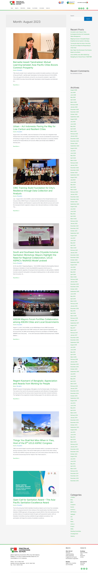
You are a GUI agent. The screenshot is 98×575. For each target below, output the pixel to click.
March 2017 (73, 330)
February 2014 (74, 415)
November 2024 (75, 141)
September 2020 (75, 262)
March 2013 (73, 442)
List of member (69, 564)
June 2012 (73, 461)
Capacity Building (70, 554)
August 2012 (74, 456)
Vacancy (73, 536)
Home (12, 8)
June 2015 (73, 376)
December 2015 (75, 364)
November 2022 (75, 199)
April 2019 (73, 298)
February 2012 (74, 471)
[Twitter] (83, 8)
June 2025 (73, 124)
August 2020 (74, 264)
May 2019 (73, 296)
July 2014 (73, 403)
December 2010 (75, 478)
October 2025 (74, 114)
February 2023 (74, 192)
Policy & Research (70, 555)
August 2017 (74, 325)
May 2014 (73, 408)
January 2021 (74, 252)
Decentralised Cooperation (72, 558)
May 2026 (73, 97)
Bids (72, 499)
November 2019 (75, 286)
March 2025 (74, 131)
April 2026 (73, 99)
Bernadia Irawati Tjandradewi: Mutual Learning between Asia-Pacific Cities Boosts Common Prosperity (35, 65)
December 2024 (75, 138)
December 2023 (75, 167)
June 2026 (73, 95)
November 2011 (74, 476)
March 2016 (73, 357)
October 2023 (74, 172)
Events (15, 70)
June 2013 (73, 434)
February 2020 (74, 279)
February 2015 (74, 386)
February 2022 (74, 221)
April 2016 (73, 354)
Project (72, 526)
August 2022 (74, 206)
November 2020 (75, 257)
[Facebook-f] (81, 8)
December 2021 (75, 226)
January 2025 (74, 136)
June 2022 (73, 211)
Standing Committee (76, 531)
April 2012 (73, 466)
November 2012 (75, 451)
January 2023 (74, 194)
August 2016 (74, 345)
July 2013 (73, 432)
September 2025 (75, 116)
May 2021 (73, 243)
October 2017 (74, 320)
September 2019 (75, 291)
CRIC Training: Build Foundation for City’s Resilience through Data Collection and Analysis (34, 191)
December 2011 (74, 473)
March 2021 (73, 247)
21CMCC (73, 497)
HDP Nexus (73, 512)
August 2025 (74, 119)
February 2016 (74, 359)
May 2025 (73, 126)
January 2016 (74, 361)
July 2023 (73, 180)
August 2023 (74, 177)
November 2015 (75, 366)
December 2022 (75, 196)
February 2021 (74, 250)
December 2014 (75, 391)
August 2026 (74, 90)
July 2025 (73, 121)
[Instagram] (79, 8)
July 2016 (73, 347)
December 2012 (75, 449)
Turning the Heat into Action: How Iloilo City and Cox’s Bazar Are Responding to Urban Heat (81, 45)
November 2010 (75, 480)
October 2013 (74, 425)
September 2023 (75, 175)
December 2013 (75, 420)
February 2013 (74, 444)
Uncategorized (74, 533)
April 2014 (73, 410)
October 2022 (74, 201)
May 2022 (73, 213)
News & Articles (83, 552)
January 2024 (74, 165)
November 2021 (75, 228)
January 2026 (74, 107)
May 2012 (73, 463)
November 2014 (75, 393)
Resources (82, 555)
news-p (72, 524)
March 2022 (74, 218)
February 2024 (74, 163)
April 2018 (73, 313)
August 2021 (74, 235)
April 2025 (73, 129)
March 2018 (73, 315)
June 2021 (73, 240)
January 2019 (74, 306)
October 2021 (74, 230)
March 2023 (74, 189)
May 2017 (73, 328)
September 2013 (75, 427)
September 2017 (75, 323)
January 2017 (74, 335)
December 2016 (75, 337)
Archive (82, 557)
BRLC (72, 502)
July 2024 (73, 150)
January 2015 (74, 388)
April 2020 (73, 274)
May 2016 (73, 352)
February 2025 (74, 133)
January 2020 (74, 281)
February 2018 (74, 318)
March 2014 (73, 412)
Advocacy (68, 552)
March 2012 (73, 468)
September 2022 (75, 204)
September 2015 (75, 371)
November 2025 (75, 112)
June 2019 (73, 294)
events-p (73, 509)
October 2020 (74, 260)
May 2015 (73, 378)
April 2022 (73, 216)
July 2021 (73, 238)
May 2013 (73, 437)
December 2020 (75, 255)
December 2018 (75, 308)
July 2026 (73, 92)
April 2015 (73, 381)
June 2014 (73, 405)
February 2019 (74, 303)
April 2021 (73, 245)
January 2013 (74, 446)
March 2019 (73, 301)
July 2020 (73, 267)
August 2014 (74, 400)
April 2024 (73, 158)
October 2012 (74, 454)
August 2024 (74, 148)
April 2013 (73, 439)
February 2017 (74, 332)
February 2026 (74, 104)
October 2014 (74, 395)
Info (71, 516)
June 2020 (73, 269)
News (14, 386)
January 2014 (74, 417)
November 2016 (75, 340)
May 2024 (73, 155)
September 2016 (75, 342)
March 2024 (74, 160)
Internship (82, 563)
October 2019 (74, 289)
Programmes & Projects (71, 557)
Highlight (73, 514)
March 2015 (73, 383)
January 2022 (74, 223)
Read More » (16, 85)
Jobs (72, 519)
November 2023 (75, 170)
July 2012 (73, 459)
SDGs (72, 529)
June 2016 (73, 349)
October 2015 (74, 369)
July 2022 (73, 209)
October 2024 (74, 143)
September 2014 (75, 398)
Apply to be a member (71, 563)
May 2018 (73, 311)
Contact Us (48, 8)
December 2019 (75, 284)
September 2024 (75, 146)
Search (72, 15)
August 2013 (74, 429)
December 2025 (75, 109)
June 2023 (73, 182)
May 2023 (73, 184)
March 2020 (74, 277)
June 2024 (73, 153)
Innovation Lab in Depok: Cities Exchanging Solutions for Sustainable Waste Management (80, 34)
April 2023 (73, 187)
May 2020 (73, 272)
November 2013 (75, 422)
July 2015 (73, 374)
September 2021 (75, 233)
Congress (73, 504)
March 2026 (74, 102)
